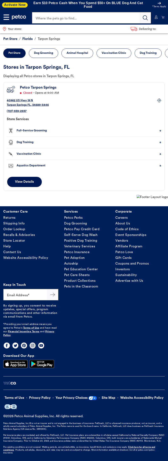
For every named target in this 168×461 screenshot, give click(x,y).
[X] (15, 345)
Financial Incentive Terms (24, 331)
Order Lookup (14, 229)
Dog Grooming (75, 223)
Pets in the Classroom (81, 286)
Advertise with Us (129, 281)
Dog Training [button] (148, 53)
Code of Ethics (126, 229)
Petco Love (124, 252)
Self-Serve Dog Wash (81, 235)
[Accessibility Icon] (11, 406)
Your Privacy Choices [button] (72, 398)
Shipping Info (14, 223)
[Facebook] (6, 345)
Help (7, 246)
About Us (122, 223)
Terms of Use (31, 328)
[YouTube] (41, 345)
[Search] (145, 18)
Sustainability (126, 275)
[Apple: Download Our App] (15, 364)
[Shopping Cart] (163, 17)
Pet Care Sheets (77, 275)
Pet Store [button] (14, 53)
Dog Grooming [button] (43, 53)
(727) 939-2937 (16, 111)
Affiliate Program (129, 246)
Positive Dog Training (80, 240)
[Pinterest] (23, 345)
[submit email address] (52, 294)
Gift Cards (123, 258)
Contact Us (12, 252)
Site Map (108, 398)
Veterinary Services (79, 246)
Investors (122, 269)
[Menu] (6, 17)
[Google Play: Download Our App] (42, 364)
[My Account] (156, 17)
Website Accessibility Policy (25, 258)
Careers (121, 218)
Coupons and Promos (132, 263)
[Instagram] (32, 345)
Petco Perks (73, 218)
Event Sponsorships (130, 235)
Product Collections (80, 281)
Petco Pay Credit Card (82, 229)
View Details (24, 182)
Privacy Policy (40, 398)
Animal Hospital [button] (77, 53)
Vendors (121, 240)
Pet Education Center (81, 269)
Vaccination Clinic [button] (114, 53)
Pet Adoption (74, 258)
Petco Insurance (77, 252)
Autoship (71, 263)
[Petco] (19, 17)
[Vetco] (9, 383)
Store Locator (14, 240)
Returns (9, 218)
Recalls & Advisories (19, 235)
